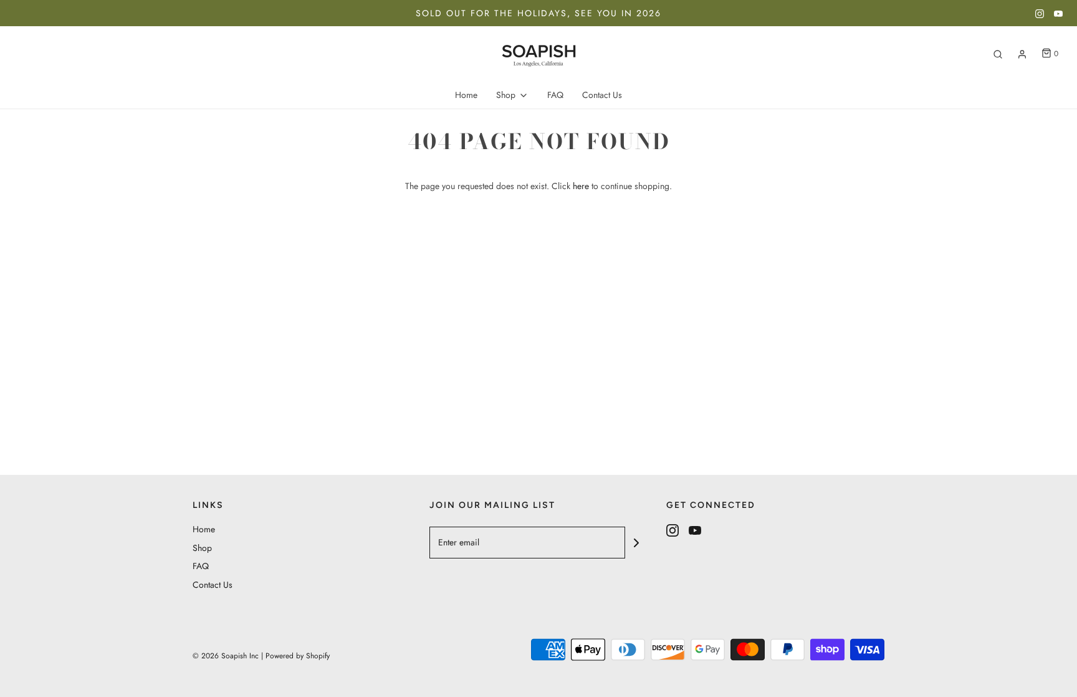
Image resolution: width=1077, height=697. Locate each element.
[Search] (997, 54)
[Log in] (1022, 54)
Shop (202, 548)
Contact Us (602, 95)
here (581, 186)
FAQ (555, 95)
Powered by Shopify (298, 655)
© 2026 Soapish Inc (226, 655)
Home (466, 95)
